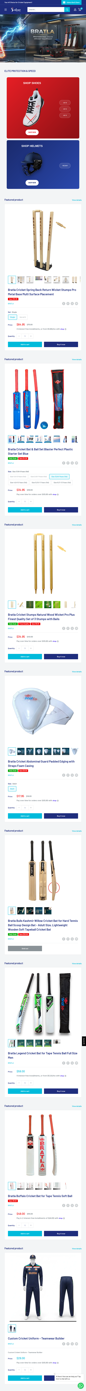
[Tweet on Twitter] (72, 303)
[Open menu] (5, 10)
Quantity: (11, 336)
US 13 (65, 115)
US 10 (65, 103)
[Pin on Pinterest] (68, 303)
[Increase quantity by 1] (31, 336)
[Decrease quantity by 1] (19, 336)
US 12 (65, 109)
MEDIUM (65, 165)
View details (77, 200)
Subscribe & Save (73, 2)
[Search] (67, 9)
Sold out (25, 948)
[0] (79, 9)
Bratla (11, 304)
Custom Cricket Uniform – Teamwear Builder (36, 1338)
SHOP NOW (32, 132)
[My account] (75, 9)
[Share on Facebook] (63, 303)
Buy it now (61, 344)
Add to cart (25, 344)
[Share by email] (76, 303)
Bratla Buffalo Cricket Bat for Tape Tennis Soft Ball (40, 1196)
